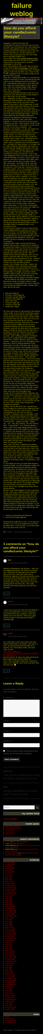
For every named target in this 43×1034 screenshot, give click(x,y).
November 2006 (10, 958)
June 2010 (8, 876)
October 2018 (10, 864)
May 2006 (8, 969)
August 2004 (9, 1001)
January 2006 (10, 977)
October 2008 (10, 914)
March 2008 (9, 927)
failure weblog (8, 1030)
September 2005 (11, 984)
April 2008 (8, 925)
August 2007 (9, 941)
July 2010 (8, 874)
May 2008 (8, 923)
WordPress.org (10, 1022)
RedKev (11, 602)
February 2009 (10, 906)
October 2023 (10, 862)
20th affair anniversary (13, 826)
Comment (8, 698)
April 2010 (8, 879)
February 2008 (10, 929)
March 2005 (9, 994)
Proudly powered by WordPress (26, 1030)
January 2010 (10, 885)
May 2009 (8, 900)
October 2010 (10, 872)
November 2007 (10, 935)
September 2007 (11, 939)
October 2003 (10, 1009)
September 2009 (11, 893)
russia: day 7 (9, 830)
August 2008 (9, 918)
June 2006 (8, 967)
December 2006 (10, 956)
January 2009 (10, 908)
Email (7, 731)
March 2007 (9, 950)
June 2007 (8, 944)
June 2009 (8, 899)
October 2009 (10, 891)
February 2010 (10, 883)
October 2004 (10, 998)
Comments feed (10, 1020)
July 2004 (8, 1003)
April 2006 (8, 971)
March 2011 (9, 870)
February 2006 (10, 975)
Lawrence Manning (11, 853)
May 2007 (8, 946)
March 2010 (9, 881)
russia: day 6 (9, 832)
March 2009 (9, 904)
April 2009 (8, 902)
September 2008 (11, 916)
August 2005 (9, 986)
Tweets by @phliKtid (10, 819)
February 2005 (10, 996)
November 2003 (10, 1007)
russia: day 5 (9, 834)
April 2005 (8, 992)
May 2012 (8, 866)
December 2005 (10, 979)
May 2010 (8, 878)
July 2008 (8, 920)
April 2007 (8, 948)
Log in (7, 1017)
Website (7, 741)
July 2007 (8, 942)
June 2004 (8, 1005)
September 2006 (11, 961)
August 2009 (9, 895)
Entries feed (9, 1019)
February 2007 (10, 952)
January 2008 (10, 931)
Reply (6, 594)
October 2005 (10, 982)
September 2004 (11, 1000)
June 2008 (8, 921)
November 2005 (10, 981)
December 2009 (10, 887)
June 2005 (8, 990)
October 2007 (10, 937)
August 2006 (9, 963)
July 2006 (8, 965)
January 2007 (10, 954)
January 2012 (10, 868)
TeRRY (9, 532)
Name (6, 721)
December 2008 (10, 910)
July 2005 (8, 988)
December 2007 (10, 933)
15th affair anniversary (13, 828)
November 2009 (10, 889)
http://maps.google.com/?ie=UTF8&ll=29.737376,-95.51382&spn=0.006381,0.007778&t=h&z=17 (21, 653)
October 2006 (10, 960)
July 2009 (8, 897)
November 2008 (10, 912)
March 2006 (9, 973)
